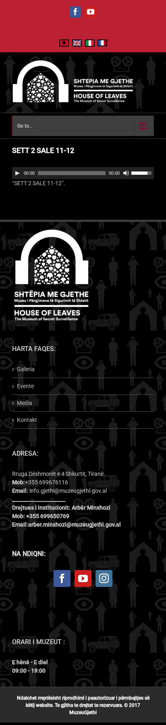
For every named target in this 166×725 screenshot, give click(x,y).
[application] (83, 173)
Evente (25, 386)
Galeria (26, 369)
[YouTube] (83, 578)
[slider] (142, 172)
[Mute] (126, 173)
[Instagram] (103, 578)
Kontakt (27, 420)
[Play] (17, 173)
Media (24, 403)
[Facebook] (62, 578)
